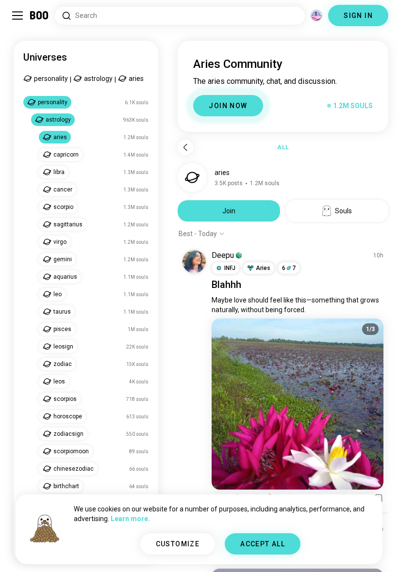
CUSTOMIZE (178, 544)
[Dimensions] (316, 15)
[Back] (185, 147)
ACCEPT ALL (262, 544)
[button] (239, 255)
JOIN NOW (228, 106)
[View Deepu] (194, 261)
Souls (343, 211)
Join (228, 211)
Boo (39, 15)
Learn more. (130, 519)
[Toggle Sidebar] (17, 15)
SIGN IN (358, 15)
